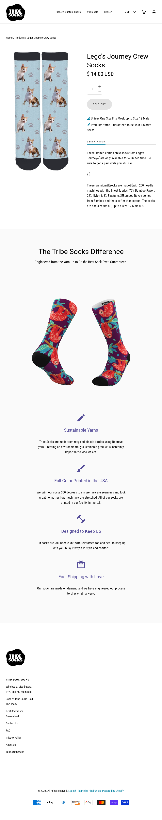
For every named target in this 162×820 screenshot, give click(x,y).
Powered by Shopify (112, 790)
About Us (11, 744)
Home (9, 37)
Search (108, 12)
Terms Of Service (15, 751)
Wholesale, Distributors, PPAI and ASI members (19, 689)
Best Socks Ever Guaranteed (14, 714)
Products (19, 37)
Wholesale (92, 12)
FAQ (8, 730)
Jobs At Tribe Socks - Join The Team (20, 701)
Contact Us (12, 723)
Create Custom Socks (69, 12)
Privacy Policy (13, 737)
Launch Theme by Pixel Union (84, 790)
